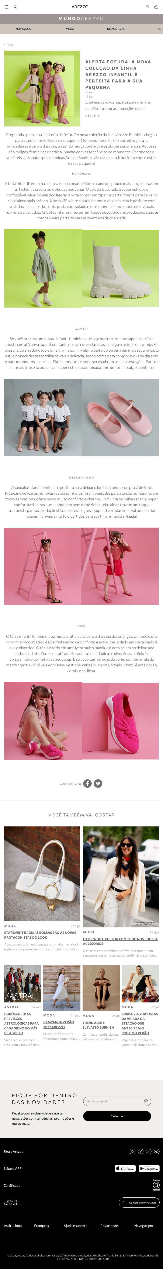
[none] (146, 1101)
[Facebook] (140, 1151)
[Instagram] (132, 1151)
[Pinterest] (157, 1151)
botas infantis (58, 212)
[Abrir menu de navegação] (8, 6)
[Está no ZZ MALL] (12, 1202)
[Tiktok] (149, 1151)
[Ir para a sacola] (156, 7)
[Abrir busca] (15, 6)
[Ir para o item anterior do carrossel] (2, 29)
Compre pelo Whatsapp (142, 1202)
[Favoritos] (147, 7)
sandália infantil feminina (35, 487)
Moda (70, 28)
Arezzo (81, 18)
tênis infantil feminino (29, 636)
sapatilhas (136, 338)
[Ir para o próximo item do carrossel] (160, 29)
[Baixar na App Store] (125, 1168)
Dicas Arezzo (116, 28)
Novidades (23, 28)
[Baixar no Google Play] (149, 1168)
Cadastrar (117, 1116)
